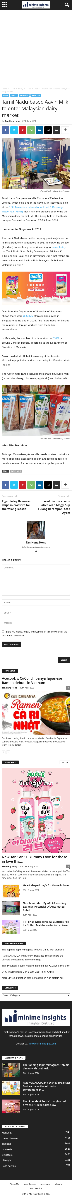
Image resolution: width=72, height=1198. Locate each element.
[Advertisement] (36, 48)
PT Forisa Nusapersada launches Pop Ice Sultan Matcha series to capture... (46, 923)
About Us (14, 1183)
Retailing (58, 1183)
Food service (9, 1166)
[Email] (48, 130)
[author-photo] (36, 530)
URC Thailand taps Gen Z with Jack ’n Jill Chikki (28, 971)
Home (4, 88)
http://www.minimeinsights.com (36, 547)
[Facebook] (5, 130)
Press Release (10, 1138)
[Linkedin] (39, 130)
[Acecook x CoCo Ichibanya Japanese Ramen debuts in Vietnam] (36, 713)
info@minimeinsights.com (42, 1043)
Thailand (6, 1143)
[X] (14, 130)
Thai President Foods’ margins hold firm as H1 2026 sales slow (35, 965)
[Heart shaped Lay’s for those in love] (11, 890)
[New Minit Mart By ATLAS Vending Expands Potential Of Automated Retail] (11, 908)
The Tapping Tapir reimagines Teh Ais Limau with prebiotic (33, 949)
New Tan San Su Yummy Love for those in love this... (34, 859)
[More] (65, 130)
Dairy (20, 88)
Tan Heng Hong (12, 121)
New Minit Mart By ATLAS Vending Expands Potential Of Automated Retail (44, 906)
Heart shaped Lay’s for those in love (46, 885)
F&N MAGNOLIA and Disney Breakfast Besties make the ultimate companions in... (46, 1086)
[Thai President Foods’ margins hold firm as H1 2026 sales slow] (11, 1106)
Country (24, 95)
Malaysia (36, 95)
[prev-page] (4, 752)
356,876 (28, 315)
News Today (59, 247)
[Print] (56, 130)
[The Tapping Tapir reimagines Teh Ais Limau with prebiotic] (11, 1070)
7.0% (56, 338)
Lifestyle (6, 1160)
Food (13, 88)
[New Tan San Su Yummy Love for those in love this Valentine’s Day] (36, 810)
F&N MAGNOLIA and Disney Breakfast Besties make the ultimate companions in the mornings (32, 957)
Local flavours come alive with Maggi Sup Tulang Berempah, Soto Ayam (54, 506)
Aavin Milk (16, 471)
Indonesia (7, 1149)
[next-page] (8, 752)
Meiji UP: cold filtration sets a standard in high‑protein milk (33, 978)
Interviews (45, 1183)
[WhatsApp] (31, 130)
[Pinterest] (22, 130)
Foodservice (36, 1188)
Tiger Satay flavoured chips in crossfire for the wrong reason (17, 505)
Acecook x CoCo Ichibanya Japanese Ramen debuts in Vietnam (32, 680)
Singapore (7, 1154)
